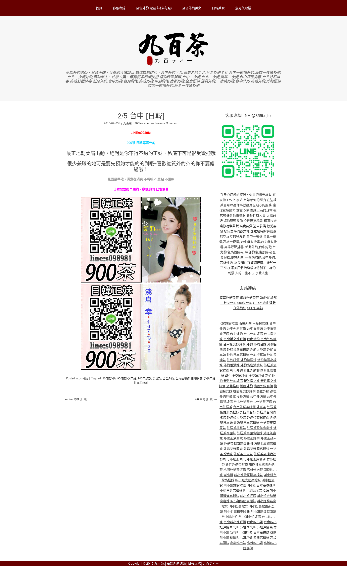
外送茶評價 (252, 438)
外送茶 (261, 407)
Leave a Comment (166, 123)
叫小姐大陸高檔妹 (248, 480)
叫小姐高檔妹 (238, 506)
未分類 (84, 378)
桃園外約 (246, 386)
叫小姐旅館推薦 (235, 485)
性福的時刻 (141, 383)
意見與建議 (243, 8)
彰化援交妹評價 (236, 375)
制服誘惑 (196, 378)
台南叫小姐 (255, 522)
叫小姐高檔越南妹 (263, 511)
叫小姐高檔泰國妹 (237, 511)
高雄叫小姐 (255, 542)
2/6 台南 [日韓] (206, 399)
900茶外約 (109, 378)
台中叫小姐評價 (249, 516)
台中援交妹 (255, 328)
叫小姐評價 (248, 495)
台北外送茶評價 (261, 401)
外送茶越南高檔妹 (237, 443)
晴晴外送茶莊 (229, 297)
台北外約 (236, 333)
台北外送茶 (242, 401)
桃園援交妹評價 (244, 391)
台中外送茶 (258, 396)
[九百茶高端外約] (173, 63)
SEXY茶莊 (260, 302)
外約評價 (233, 359)
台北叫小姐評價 (235, 522)
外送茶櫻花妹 (236, 427)
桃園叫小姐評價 (241, 537)
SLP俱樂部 (255, 308)
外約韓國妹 (248, 359)
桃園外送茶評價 (235, 469)
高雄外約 (262, 391)
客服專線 (119, 8)
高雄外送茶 (255, 469)
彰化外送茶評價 (251, 459)
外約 (249, 344)
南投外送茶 (241, 396)
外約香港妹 (232, 365)
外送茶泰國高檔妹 (249, 433)
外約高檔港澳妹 (251, 365)
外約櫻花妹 (258, 354)
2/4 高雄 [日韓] (76, 399)
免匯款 (157, 378)
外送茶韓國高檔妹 (256, 448)
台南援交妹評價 (234, 344)
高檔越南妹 (238, 542)
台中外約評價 (236, 328)
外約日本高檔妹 (238, 354)
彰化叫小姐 (238, 527)
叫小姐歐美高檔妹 (256, 490)
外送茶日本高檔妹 (246, 422)
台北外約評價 (253, 333)
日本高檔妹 (261, 532)
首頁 (99, 8)
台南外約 (253, 339)
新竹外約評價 (233, 380)
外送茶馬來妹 (243, 454)
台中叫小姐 (229, 516)
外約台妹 (260, 344)
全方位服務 (183, 378)
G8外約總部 (268, 297)
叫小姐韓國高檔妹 (243, 501)
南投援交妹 (260, 323)
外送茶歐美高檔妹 (259, 427)
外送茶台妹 (248, 412)
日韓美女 (218, 8)
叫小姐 (228, 475)
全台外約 (168, 378)
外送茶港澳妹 (233, 438)
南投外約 (245, 323)
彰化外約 (236, 370)
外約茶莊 (209, 378)
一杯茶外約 (228, 302)
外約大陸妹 (258, 349)
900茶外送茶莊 (126, 378)
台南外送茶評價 (244, 407)
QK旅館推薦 (229, 323)
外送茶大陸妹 (236, 417)
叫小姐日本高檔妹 (259, 485)
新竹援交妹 (252, 380)
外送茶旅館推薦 (258, 417)
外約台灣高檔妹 (238, 349)
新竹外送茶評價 (237, 464)
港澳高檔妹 (261, 537)
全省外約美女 (191, 8)
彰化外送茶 (231, 459)
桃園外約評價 (263, 386)
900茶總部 (144, 378)
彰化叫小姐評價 (258, 527)
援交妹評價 (256, 375)
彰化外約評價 (253, 370)
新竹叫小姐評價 (241, 532)
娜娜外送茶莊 (249, 297)
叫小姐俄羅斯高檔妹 (248, 475)
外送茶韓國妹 (233, 448)
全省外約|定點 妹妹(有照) (154, 8)
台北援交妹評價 (235, 339)
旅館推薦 (232, 386)
